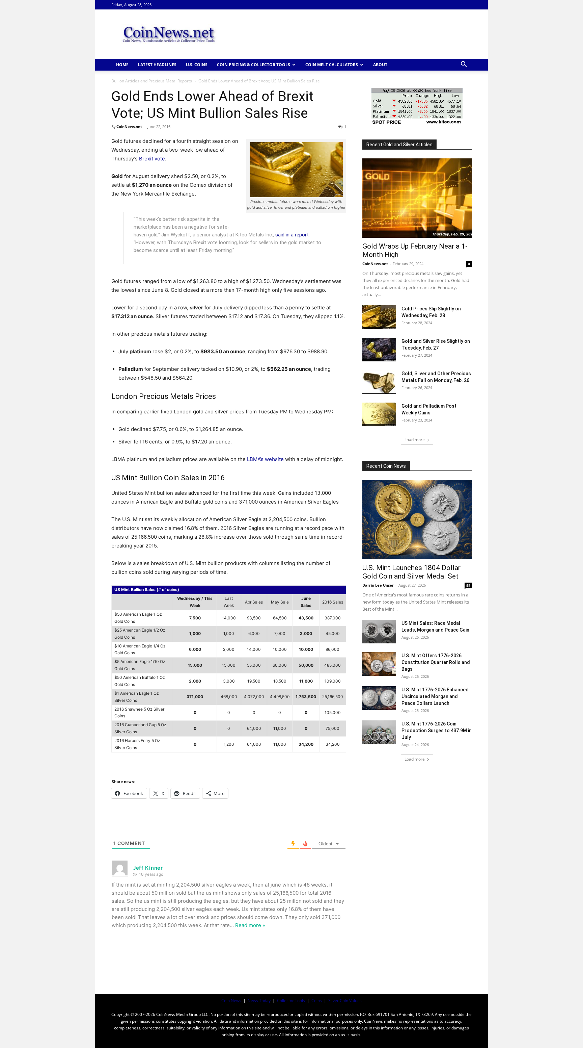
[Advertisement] (349, 34)
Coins (316, 1000)
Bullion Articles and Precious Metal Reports (151, 81)
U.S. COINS (196, 65)
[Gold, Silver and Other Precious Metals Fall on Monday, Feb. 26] (379, 382)
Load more (415, 439)
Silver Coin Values (345, 1000)
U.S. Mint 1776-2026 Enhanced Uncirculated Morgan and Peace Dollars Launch (435, 696)
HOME (122, 65)
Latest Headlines (157, 65)
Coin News (231, 1000)
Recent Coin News (386, 466)
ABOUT (380, 65)
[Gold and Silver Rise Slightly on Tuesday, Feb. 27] (379, 349)
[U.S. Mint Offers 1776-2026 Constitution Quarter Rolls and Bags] (379, 664)
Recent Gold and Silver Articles (399, 144)
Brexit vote (152, 158)
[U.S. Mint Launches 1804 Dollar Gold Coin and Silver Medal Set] (417, 519)
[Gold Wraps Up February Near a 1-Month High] (417, 198)
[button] (463, 65)
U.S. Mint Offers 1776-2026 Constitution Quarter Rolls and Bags (435, 662)
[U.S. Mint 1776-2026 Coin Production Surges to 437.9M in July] (379, 732)
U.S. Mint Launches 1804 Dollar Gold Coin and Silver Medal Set (411, 572)
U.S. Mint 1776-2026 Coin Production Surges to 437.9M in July (436, 730)
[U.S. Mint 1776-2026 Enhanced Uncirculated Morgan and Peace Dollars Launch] (379, 698)
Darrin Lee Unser (378, 585)
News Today (259, 1000)
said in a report (292, 235)
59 (468, 585)
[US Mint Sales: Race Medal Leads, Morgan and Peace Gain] (379, 631)
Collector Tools (291, 1000)
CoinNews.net (129, 126)
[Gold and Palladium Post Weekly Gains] (379, 414)
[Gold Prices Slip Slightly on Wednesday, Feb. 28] (379, 317)
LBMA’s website (265, 459)
